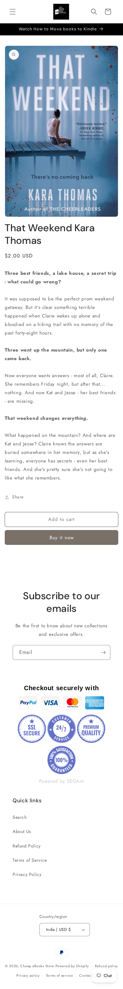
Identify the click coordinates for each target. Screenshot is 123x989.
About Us (22, 831)
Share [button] (18, 497)
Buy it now (62, 537)
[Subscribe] (103, 652)
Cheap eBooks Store (37, 965)
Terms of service (59, 975)
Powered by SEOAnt (61, 781)
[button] (13, 12)
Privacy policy (28, 975)
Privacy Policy (27, 874)
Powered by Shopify (72, 965)
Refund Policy (27, 846)
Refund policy (106, 965)
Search (20, 817)
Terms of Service (30, 860)
